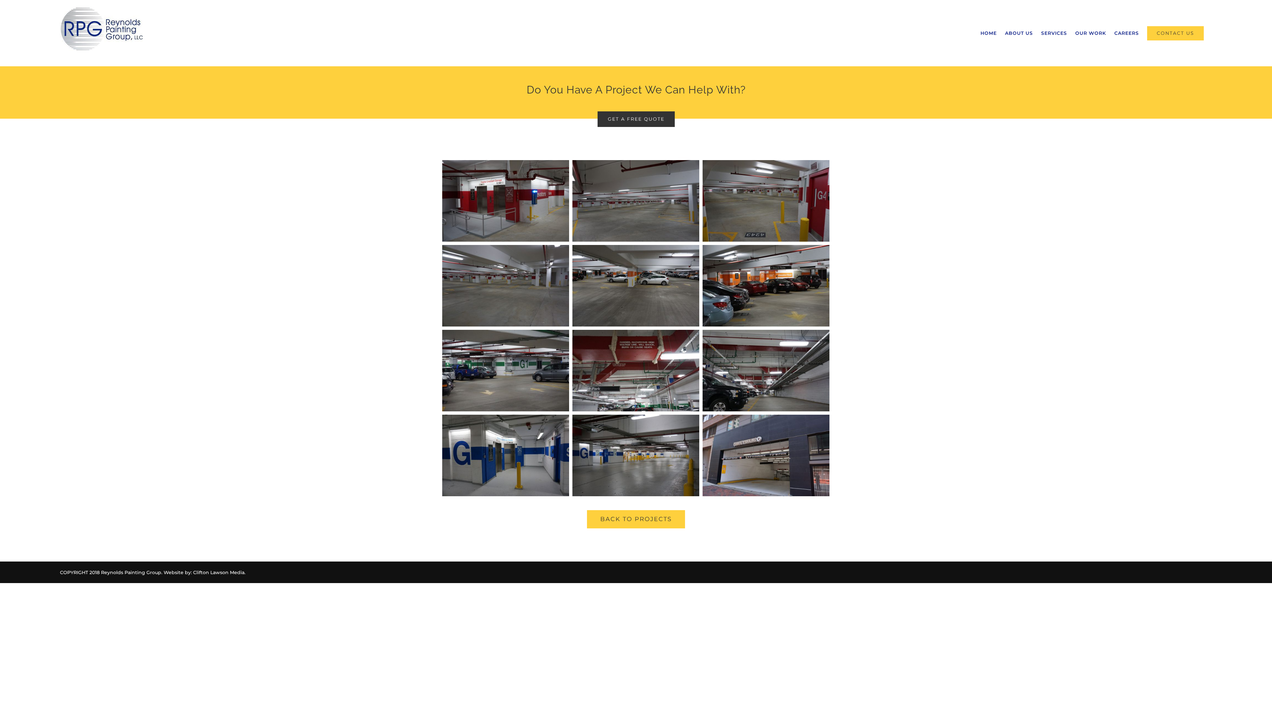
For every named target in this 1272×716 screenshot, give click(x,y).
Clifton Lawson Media (218, 572)
